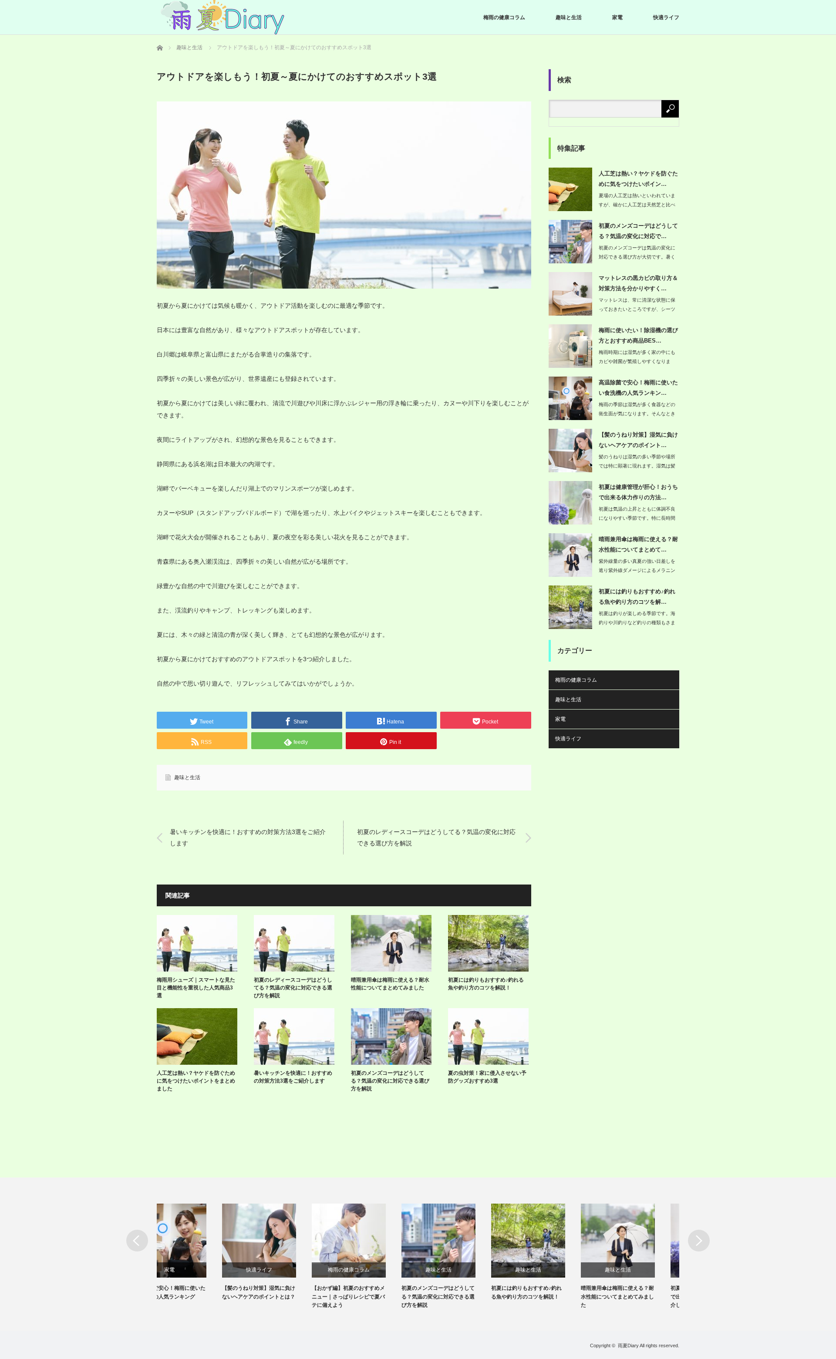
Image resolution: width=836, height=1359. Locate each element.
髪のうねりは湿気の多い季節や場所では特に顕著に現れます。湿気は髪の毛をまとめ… (637, 466)
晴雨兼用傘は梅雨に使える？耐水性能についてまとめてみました (390, 984)
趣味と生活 (569, 17)
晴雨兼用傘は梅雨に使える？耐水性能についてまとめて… (638, 544)
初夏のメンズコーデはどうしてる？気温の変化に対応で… (638, 230)
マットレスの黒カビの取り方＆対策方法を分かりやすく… (638, 283)
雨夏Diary (628, 1345)
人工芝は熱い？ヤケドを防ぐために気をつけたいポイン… (638, 178)
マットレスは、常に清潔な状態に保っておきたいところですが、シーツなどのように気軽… (637, 309)
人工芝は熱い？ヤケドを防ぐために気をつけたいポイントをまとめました (196, 1081)
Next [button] (699, 1240)
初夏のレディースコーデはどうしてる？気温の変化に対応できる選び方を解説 (436, 837)
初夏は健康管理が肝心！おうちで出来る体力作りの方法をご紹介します (641, 1296)
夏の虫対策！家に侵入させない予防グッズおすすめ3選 (487, 1077)
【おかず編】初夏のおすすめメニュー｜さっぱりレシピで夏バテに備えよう (283, 1296)
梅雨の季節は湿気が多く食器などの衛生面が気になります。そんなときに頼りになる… (637, 413)
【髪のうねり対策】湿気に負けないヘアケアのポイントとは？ (193, 1292)
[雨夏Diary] (222, 17)
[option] (201, 1252)
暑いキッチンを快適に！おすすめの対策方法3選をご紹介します (248, 837)
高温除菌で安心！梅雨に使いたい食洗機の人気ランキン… (638, 387)
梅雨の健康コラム (504, 17)
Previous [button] (137, 1240)
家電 (617, 17)
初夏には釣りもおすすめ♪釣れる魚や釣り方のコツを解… (637, 596)
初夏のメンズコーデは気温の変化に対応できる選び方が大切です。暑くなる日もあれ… (637, 257)
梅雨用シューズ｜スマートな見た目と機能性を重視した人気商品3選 (196, 988)
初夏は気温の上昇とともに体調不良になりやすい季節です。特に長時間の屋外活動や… (637, 518)
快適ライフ (666, 17)
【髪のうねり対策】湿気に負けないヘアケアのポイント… (638, 439)
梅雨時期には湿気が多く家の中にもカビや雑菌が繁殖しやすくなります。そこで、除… (637, 361)
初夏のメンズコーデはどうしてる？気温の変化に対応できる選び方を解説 (390, 1081)
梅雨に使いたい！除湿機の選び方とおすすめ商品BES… (638, 335)
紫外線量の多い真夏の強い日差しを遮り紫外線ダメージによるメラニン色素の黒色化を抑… (637, 570)
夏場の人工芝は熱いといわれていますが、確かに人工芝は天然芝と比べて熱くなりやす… (637, 204)
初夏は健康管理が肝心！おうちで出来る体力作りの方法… (638, 492)
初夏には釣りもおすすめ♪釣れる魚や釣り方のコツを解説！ (486, 984)
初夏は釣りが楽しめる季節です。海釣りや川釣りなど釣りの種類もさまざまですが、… (637, 622)
